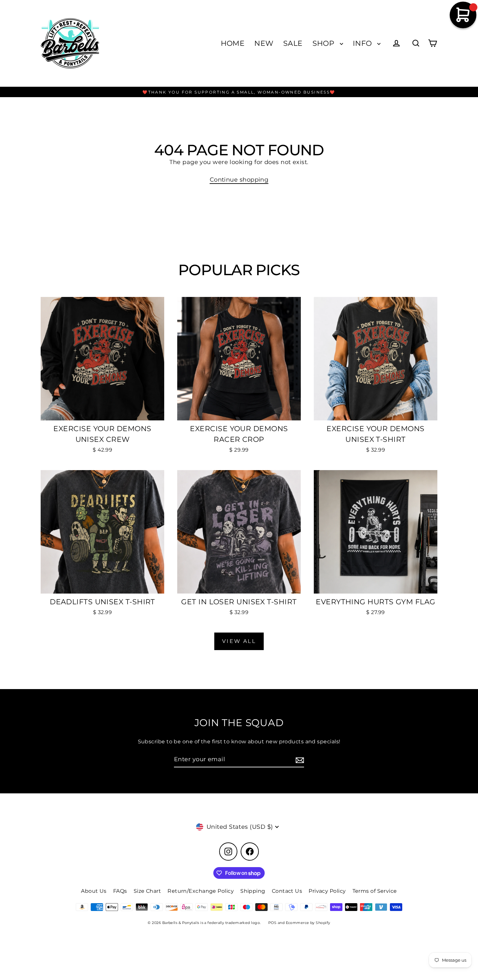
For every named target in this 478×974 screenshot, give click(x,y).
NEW (263, 43)
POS (272, 922)
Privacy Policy (327, 891)
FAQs (120, 891)
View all (239, 641)
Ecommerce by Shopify (308, 922)
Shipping (252, 891)
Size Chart (147, 891)
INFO (363, 43)
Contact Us (287, 891)
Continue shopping (239, 179)
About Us (94, 891)
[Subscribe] (299, 759)
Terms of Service (374, 891)
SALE (293, 43)
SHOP (324, 43)
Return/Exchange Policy (200, 891)
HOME (233, 43)
